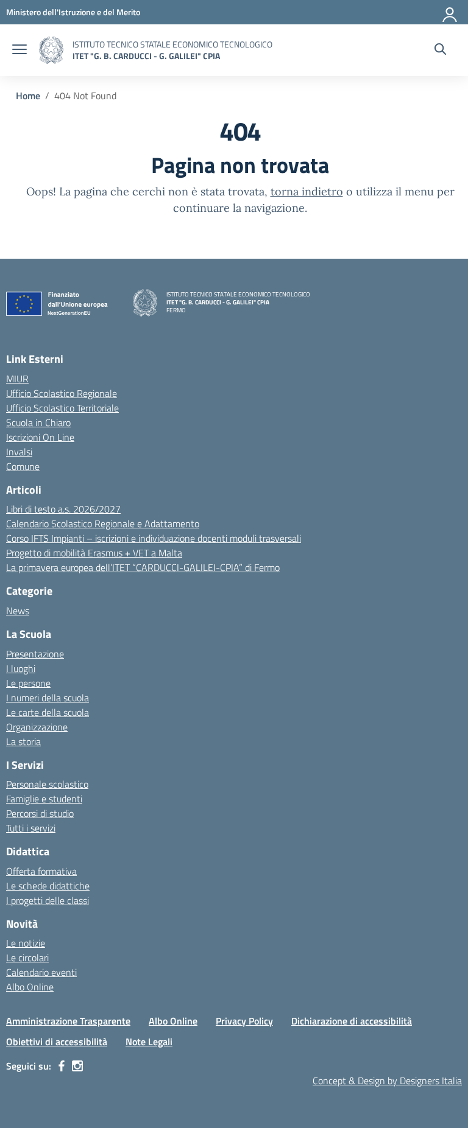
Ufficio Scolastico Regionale (61, 393)
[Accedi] (450, 12)
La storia (23, 741)
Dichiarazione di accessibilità (351, 1021)
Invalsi (19, 451)
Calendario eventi (41, 972)
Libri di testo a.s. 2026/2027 (63, 509)
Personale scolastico (47, 784)
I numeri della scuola (47, 697)
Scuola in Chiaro (38, 422)
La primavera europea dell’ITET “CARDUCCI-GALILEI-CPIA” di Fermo (143, 567)
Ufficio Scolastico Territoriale (62, 408)
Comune (23, 466)
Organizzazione (37, 727)
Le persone (28, 683)
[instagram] (77, 1065)
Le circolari (27, 957)
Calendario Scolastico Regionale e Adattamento (102, 523)
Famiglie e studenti (44, 798)
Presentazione (35, 653)
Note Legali (149, 1041)
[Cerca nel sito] (440, 50)
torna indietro (307, 191)
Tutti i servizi (30, 828)
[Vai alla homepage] (51, 50)
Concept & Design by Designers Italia (387, 1080)
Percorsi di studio (40, 813)
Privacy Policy (244, 1021)
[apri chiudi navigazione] (19, 50)
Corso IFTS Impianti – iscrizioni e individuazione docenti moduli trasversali (153, 538)
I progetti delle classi (47, 900)
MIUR (17, 378)
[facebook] (61, 1065)
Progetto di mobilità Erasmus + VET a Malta (94, 552)
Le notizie (25, 943)
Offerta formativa (41, 871)
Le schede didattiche (48, 885)
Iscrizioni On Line (40, 437)
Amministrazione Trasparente (68, 1021)
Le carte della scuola (47, 712)
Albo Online (30, 986)
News (17, 610)
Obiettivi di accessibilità (56, 1041)
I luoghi (20, 668)
